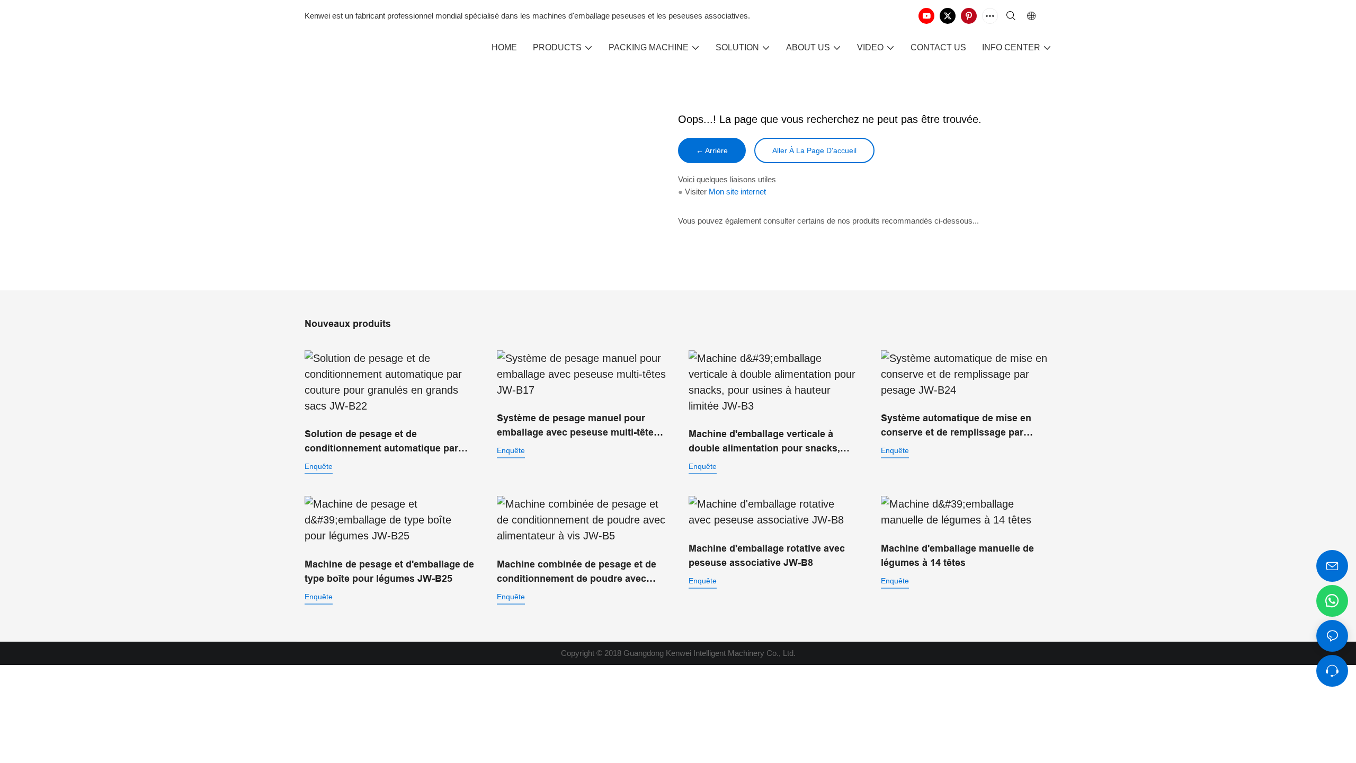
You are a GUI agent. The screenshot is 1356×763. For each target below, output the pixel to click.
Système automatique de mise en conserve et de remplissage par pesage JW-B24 (956, 426)
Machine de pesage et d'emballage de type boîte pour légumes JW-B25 (389, 571)
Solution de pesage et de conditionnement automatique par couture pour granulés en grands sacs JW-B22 (381, 442)
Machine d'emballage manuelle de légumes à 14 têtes (957, 555)
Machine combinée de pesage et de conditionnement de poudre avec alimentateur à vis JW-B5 (576, 572)
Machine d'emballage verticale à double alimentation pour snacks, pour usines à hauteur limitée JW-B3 (771, 442)
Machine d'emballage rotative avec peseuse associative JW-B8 (767, 555)
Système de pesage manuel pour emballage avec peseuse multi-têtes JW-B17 (578, 426)
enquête (319, 466)
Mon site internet (737, 191)
